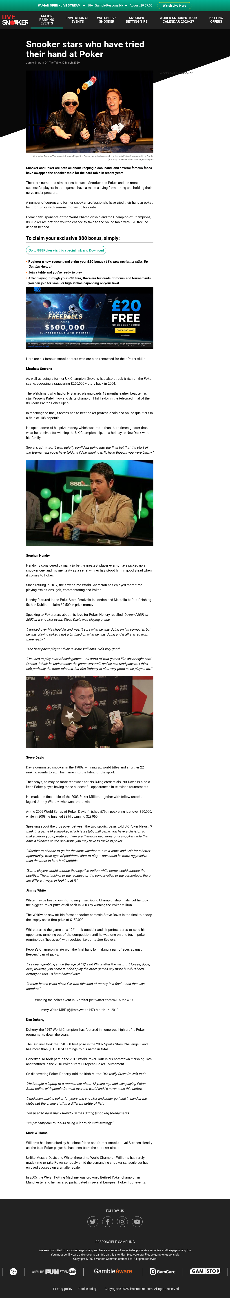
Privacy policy (62, 1289)
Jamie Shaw (33, 62)
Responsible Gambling (115, 1241)
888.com (32, 403)
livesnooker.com (141, 1289)
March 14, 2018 (107, 1009)
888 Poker (33, 222)
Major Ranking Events (46, 19)
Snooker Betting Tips (137, 19)
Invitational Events (77, 19)
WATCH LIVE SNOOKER (106, 19)
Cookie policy (87, 1289)
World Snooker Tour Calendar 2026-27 (178, 19)
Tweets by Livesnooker (175, 73)
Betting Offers (216, 19)
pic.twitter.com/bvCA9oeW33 (111, 1000)
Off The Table (53, 62)
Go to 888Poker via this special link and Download (66, 250)
